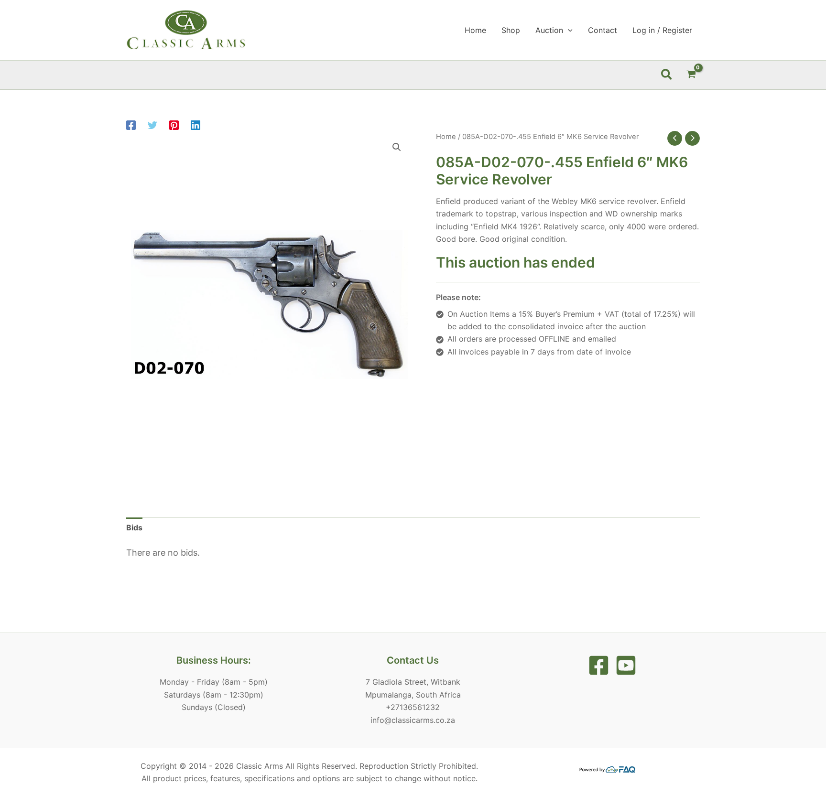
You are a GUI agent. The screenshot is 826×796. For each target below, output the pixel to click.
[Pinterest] (174, 125)
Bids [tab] (134, 527)
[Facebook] (131, 125)
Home (446, 136)
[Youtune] (626, 665)
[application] (568, 30)
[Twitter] (152, 125)
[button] (667, 75)
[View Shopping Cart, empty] (691, 74)
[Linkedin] (195, 125)
